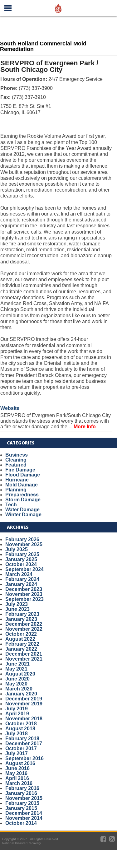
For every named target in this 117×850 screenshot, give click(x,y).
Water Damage (22, 509)
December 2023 (23, 589)
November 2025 (23, 544)
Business (16, 455)
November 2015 (23, 798)
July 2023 (16, 604)
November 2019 (23, 703)
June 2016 (17, 768)
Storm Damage (23, 499)
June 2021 (17, 664)
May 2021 (16, 668)
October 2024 (21, 564)
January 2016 (21, 793)
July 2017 (16, 753)
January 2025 (21, 559)
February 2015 (22, 803)
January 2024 (21, 584)
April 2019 (17, 713)
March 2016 (18, 783)
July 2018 (16, 733)
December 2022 (23, 624)
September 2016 (24, 758)
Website (9, 408)
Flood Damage (22, 474)
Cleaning (16, 459)
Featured (16, 464)
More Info (85, 426)
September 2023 (24, 599)
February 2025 (22, 554)
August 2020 (20, 673)
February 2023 (22, 614)
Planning (16, 489)
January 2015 (21, 808)
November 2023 (23, 594)
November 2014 (23, 818)
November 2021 (23, 659)
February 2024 (22, 579)
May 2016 (16, 773)
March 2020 (18, 688)
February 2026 (22, 539)
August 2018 (20, 728)
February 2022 (22, 644)
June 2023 (17, 609)
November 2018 (23, 718)
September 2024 (24, 569)
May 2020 (16, 683)
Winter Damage (23, 514)
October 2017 (21, 748)
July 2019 (16, 708)
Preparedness (22, 494)
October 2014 (21, 823)
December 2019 (23, 698)
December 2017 (23, 743)
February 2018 (22, 738)
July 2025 (16, 549)
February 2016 (22, 788)
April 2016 (17, 778)
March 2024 (18, 574)
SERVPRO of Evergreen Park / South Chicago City (49, 66)
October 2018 (21, 723)
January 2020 (21, 693)
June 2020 (17, 678)
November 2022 (23, 629)
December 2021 (23, 654)
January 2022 (21, 649)
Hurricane (17, 479)
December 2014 (23, 813)
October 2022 (21, 634)
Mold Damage (21, 484)
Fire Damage (20, 469)
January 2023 (21, 619)
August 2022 (20, 639)
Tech (11, 504)
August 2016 (20, 763)
